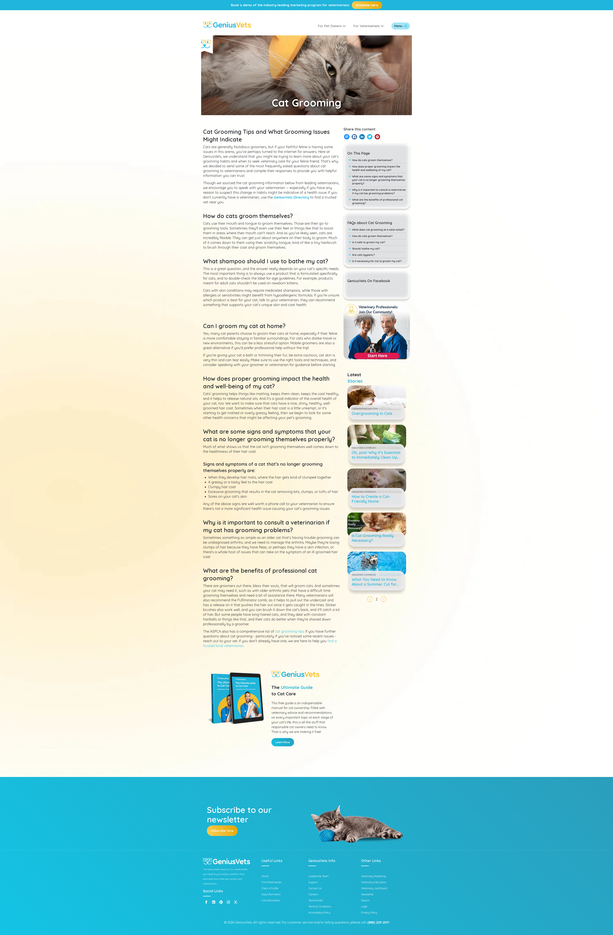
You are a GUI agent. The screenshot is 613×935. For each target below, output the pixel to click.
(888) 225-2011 (378, 922)
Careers (313, 894)
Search (365, 900)
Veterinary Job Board (374, 888)
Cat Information (270, 900)
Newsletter (367, 894)
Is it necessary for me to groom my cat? (376, 261)
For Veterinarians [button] (367, 26)
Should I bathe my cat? (366, 248)
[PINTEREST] (377, 136)
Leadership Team (318, 876)
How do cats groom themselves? (372, 160)
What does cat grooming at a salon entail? (378, 229)
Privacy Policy (369, 912)
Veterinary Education (373, 882)
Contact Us (315, 888)
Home (265, 876)
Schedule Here (367, 5)
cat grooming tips (289, 631)
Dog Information (271, 894)
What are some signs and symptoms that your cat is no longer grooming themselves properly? (378, 180)
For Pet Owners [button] (330, 26)
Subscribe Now (222, 831)
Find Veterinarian (271, 882)
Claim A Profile (269, 888)
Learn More (283, 742)
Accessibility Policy (319, 912)
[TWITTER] (369, 136)
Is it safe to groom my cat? (368, 242)
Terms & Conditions (319, 906)
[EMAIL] (346, 136)
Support (313, 882)
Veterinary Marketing (373, 876)
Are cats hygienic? (363, 254)
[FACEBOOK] (354, 136)
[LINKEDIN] (362, 136)
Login (364, 906)
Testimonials (315, 900)
